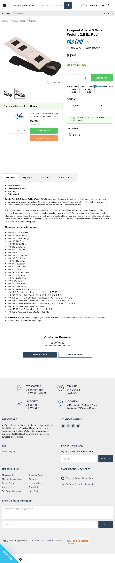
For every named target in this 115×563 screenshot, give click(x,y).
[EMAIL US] (78, 389)
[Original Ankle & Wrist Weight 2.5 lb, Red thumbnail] (19, 93)
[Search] (68, 5)
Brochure (77, 134)
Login (4, 451)
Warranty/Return (65, 177)
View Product (43, 138)
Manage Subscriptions (12, 479)
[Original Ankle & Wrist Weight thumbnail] (7, 93)
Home (5, 21)
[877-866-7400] (37, 389)
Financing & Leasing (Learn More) (81, 484)
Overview (10, 177)
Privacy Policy (37, 540)
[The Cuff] (76, 41)
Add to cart (101, 77)
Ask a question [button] (75, 354)
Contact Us (7, 487)
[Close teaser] (20, 559)
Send (105, 524)
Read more (18, 436)
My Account (7, 475)
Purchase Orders (19, 14)
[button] (10, 553)
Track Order (34, 487)
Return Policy (8, 483)
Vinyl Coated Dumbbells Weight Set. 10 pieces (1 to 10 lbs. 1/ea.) (44, 115)
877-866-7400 (92, 5)
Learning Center (36, 483)
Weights (32, 21)
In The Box (45, 177)
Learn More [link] (108, 86)
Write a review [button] (40, 354)
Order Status (108, 14)
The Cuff (93, 41)
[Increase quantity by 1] (24, 131)
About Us (33, 479)
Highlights (27, 177)
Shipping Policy (36, 475)
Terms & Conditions (54, 540)
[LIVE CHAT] (37, 404)
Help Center (34, 491)
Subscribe (105, 458)
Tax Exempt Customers (12, 491)
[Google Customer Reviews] (77, 540)
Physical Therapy (18, 21)
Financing (6, 14)
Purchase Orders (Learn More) (79, 478)
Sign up (12, 451)
